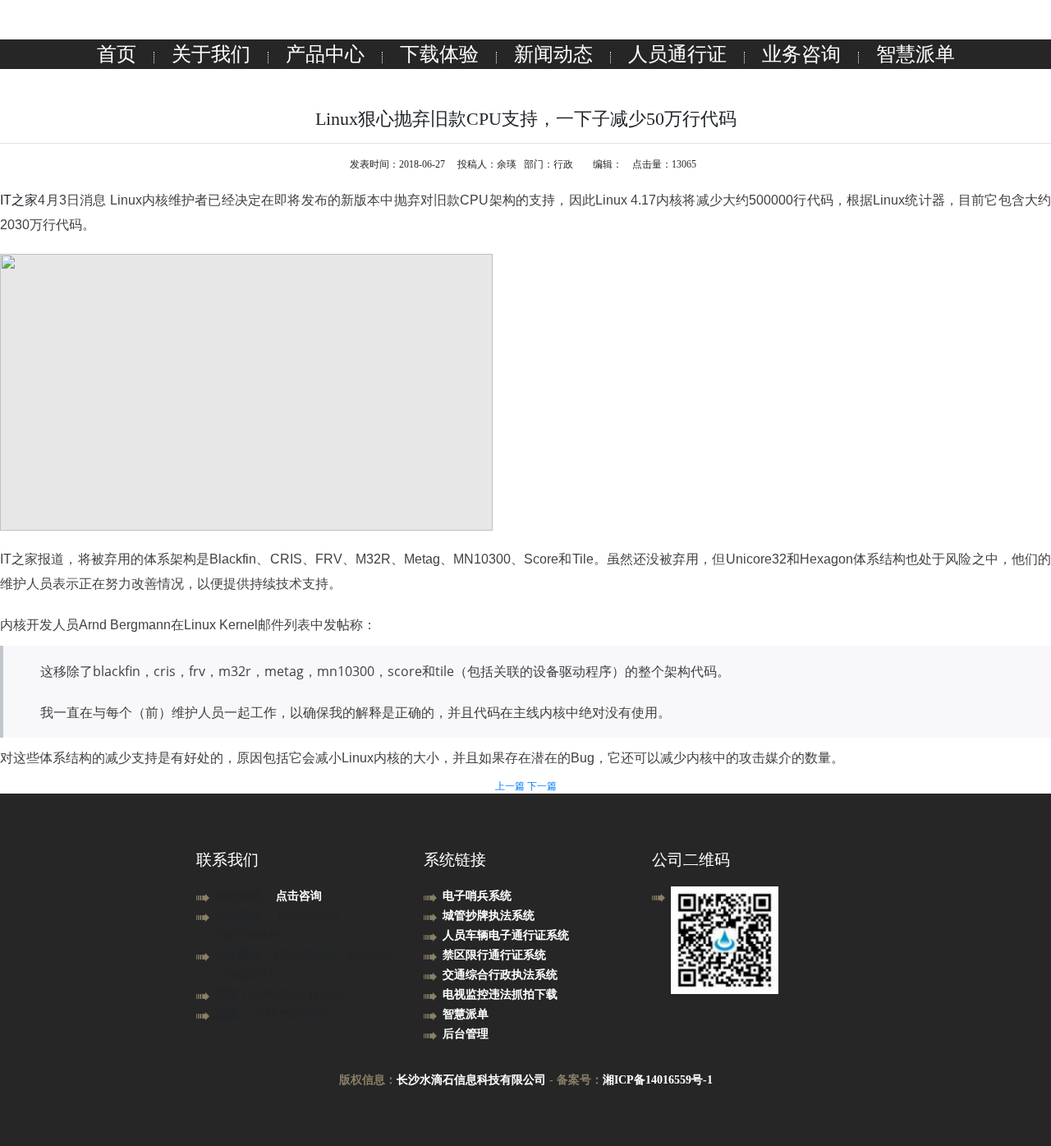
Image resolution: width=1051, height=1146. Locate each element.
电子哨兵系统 (477, 896)
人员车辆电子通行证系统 (506, 935)
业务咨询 (801, 54)
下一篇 (542, 786)
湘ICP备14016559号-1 (658, 1080)
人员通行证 (677, 54)
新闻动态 (553, 54)
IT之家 (19, 200)
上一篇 (511, 786)
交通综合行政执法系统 (500, 975)
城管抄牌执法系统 (489, 915)
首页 (116, 54)
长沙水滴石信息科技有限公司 (471, 1080)
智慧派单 (915, 54)
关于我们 (211, 54)
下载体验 (439, 54)
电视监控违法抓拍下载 (500, 994)
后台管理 (466, 1034)
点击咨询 (299, 896)
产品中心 (325, 54)
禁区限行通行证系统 (494, 955)
